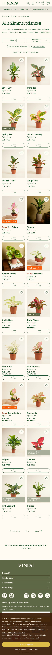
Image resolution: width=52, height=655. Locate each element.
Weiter (37, 531)
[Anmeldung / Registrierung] (33, 3)
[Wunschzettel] (38, 3)
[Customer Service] (42, 3)
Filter (12, 40)
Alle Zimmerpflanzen (21, 16)
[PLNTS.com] (12, 3)
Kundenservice (9, 577)
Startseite (5, 16)
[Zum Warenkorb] (13, 99)
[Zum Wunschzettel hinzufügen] (21, 60)
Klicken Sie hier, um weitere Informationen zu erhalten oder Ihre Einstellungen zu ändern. (25, 631)
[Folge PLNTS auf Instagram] (4, 595)
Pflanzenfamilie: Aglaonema (18, 46)
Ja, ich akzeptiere (26, 644)
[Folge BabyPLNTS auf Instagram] (11, 595)
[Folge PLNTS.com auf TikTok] (47, 595)
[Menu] (3, 3)
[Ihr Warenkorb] (48, 3)
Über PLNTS (7, 582)
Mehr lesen (45, 32)
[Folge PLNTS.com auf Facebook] (26, 595)
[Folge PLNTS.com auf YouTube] (40, 595)
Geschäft (6, 573)
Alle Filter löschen (39, 46)
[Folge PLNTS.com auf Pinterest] (33, 595)
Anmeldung (7, 587)
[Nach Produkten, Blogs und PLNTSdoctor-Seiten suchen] (28, 3)
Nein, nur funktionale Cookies (26, 649)
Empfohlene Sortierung (37, 40)
